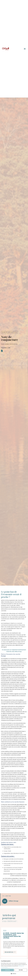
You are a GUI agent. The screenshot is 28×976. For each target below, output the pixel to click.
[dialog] (14, 967)
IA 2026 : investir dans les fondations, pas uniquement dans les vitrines (13, 935)
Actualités (7, 344)
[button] (25, 49)
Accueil (2, 344)
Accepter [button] (7, 970)
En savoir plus (9, 952)
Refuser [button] (21, 970)
